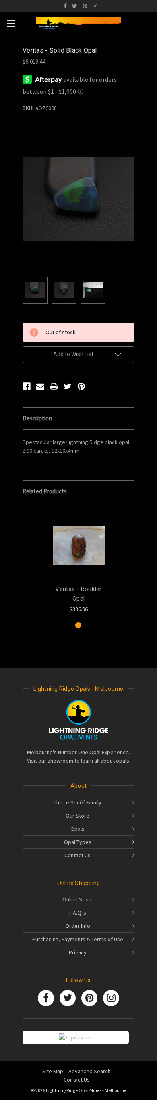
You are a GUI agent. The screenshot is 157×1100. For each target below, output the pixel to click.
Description (37, 418)
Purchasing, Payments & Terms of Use (77, 939)
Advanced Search (89, 1071)
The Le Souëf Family (77, 802)
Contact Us (77, 855)
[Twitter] (74, 6)
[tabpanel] (78, 562)
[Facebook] (65, 6)
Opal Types (77, 842)
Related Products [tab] (45, 491)
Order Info (77, 926)
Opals (77, 828)
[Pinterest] (85, 6)
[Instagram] (95, 6)
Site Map (52, 1071)
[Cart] (148, 22)
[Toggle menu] (11, 23)
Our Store (77, 815)
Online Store (77, 899)
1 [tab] (78, 625)
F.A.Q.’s (77, 912)
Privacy (78, 952)
